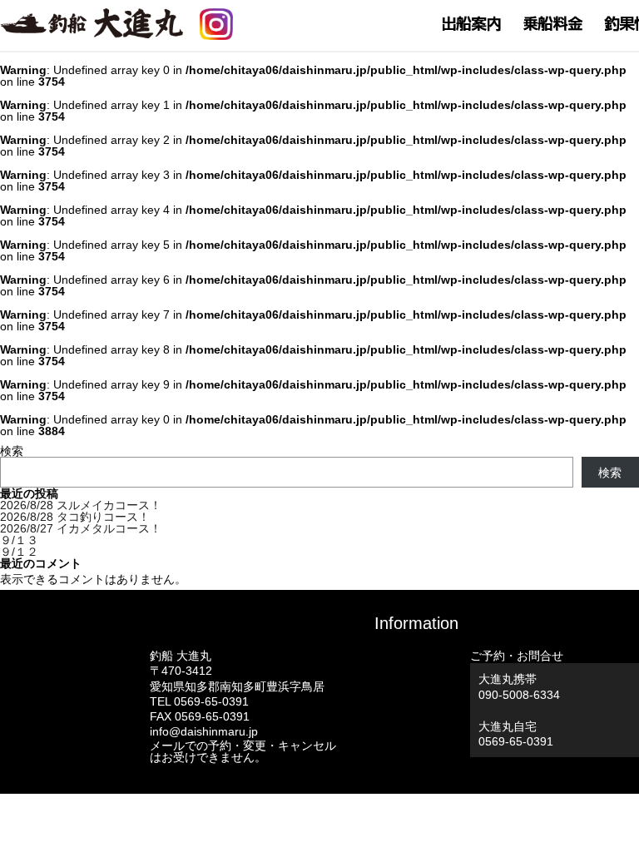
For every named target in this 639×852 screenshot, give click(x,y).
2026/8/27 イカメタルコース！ (80, 528)
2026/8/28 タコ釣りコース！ (75, 516)
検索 (11, 451)
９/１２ (19, 551)
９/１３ (19, 540)
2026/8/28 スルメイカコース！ (80, 505)
